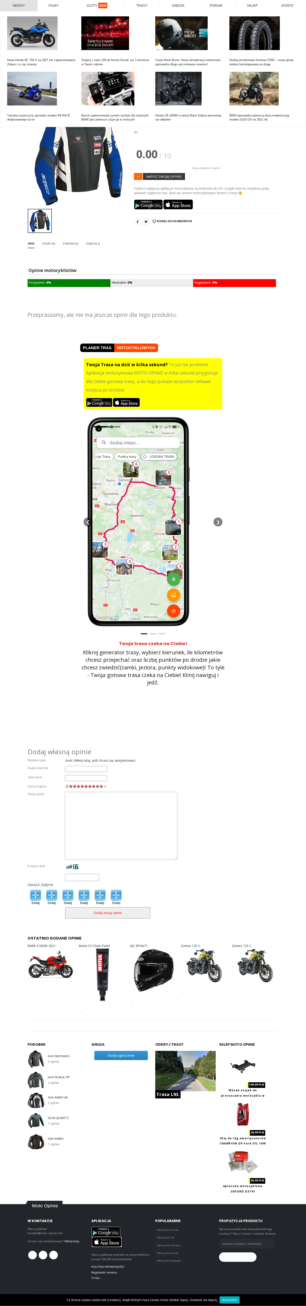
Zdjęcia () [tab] (93, 243)
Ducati (85, 56)
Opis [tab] (31, 243)
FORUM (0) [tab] (70, 243)
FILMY (53, 5)
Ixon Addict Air (58, 1097)
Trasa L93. (167, 1094)
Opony (233, 56)
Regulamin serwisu (104, 1272)
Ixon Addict (55, 1139)
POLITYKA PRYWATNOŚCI (107, 1267)
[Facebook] (137, 221)
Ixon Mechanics (59, 1056)
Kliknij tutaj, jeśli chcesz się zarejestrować (104, 760)
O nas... (96, 1278)
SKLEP (252, 5)
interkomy (161, 56)
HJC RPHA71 (139, 946)
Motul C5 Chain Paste (94, 946)
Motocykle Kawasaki (169, 1260)
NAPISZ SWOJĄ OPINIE (164, 176)
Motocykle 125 (165, 1237)
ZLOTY (96, 5)
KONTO (288, 5)
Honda (11, 56)
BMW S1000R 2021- (42, 946)
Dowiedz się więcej (203, 1300)
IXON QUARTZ (58, 1118)
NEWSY (19, 5)
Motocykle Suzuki (167, 1253)
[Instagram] (53, 1255)
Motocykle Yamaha (168, 1245)
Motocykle (88, 111)
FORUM (216, 5)
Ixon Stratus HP (59, 1077)
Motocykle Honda (167, 1229)
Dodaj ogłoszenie (121, 1055)
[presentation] (34, 156)
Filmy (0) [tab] (48, 243)
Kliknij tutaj (72, 1241)
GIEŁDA (178, 5)
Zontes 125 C (190, 946)
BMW (233, 111)
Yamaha (12, 111)
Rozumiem (229, 1300)
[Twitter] (145, 221)
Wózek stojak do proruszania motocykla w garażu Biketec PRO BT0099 (243, 1095)
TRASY (141, 5)
